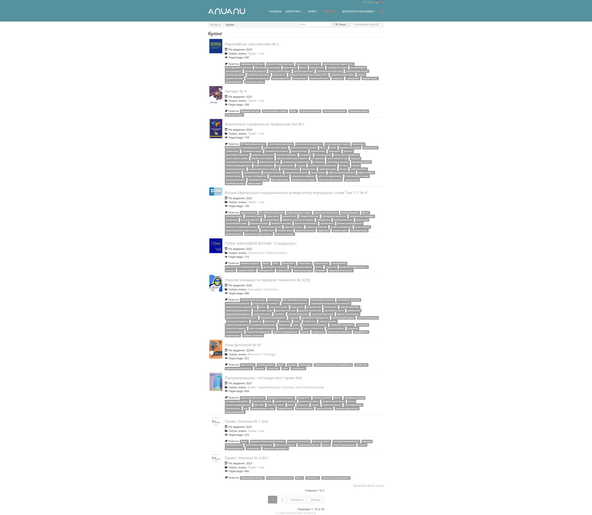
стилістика (273, 368)
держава (348, 151)
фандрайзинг (361, 332)
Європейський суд (250, 111)
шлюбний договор (235, 183)
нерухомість (279, 74)
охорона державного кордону (263, 169)
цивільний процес (284, 234)
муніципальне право (270, 227)
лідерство (257, 321)
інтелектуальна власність (309, 144)
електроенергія (233, 71)
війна (333, 147)
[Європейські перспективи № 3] (215, 46)
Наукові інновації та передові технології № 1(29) (267, 279)
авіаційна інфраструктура (280, 64)
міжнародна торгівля (338, 162)
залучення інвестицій (323, 314)
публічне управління (289, 328)
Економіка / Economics (263, 289)
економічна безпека (310, 111)
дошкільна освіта (262, 314)
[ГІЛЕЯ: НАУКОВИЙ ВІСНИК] (215, 245)
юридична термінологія (275, 448)
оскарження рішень (235, 169)
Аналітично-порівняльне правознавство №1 (264, 124)
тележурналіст (266, 270)
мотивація (285, 321)
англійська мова (266, 365)
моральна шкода (285, 165)
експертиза (232, 219)
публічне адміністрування (342, 172)
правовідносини (252, 172)
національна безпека (316, 227)
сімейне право (285, 230)
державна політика (286, 310)
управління (318, 332)
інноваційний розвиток (238, 303)
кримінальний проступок (330, 71)
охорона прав (309, 169)
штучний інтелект (254, 82)
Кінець (315, 499)
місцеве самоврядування (238, 165)
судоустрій (323, 230)
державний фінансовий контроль (268, 441)
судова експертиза (305, 230)
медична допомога (263, 165)
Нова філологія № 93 (243, 344)
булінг (303, 67)
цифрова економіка (253, 335)
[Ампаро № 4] (215, 95)
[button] (368, 2)
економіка (279, 314)
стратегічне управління (258, 332)
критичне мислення (368, 317)
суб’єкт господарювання (330, 176)
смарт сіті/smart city (314, 328)
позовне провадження (344, 445)
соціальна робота (246, 270)
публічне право (366, 172)
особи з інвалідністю (341, 227)
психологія (362, 324)
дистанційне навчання (237, 154)
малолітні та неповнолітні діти (241, 227)
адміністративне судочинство (338, 64)
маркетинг (270, 321)
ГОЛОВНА (275, 11)
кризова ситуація (259, 223)
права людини (362, 227)
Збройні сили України (262, 158)
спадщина (338, 78)
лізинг (351, 401)
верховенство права (350, 147)
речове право (300, 78)
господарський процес (237, 401)
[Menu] (381, 11)
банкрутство (303, 397)
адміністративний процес (304, 147)
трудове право (370, 78)
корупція (355, 158)
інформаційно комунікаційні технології (330, 303)
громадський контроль (276, 151)
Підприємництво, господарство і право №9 (263, 377)
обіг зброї (259, 405)
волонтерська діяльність (238, 310)
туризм (305, 332)
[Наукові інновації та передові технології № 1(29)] (215, 283)
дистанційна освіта (334, 310)
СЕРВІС (312, 11)
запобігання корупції (255, 71)
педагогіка (331, 267)
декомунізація (318, 151)
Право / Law (256, 53)
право (296, 324)
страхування (353, 78)
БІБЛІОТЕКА (292, 11)
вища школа (305, 263)
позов (291, 405)
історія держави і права (275, 111)
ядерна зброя (254, 183)
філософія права (280, 179)
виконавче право (254, 216)
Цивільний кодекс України (258, 234)
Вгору (214, 24)
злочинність (312, 478)
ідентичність (247, 365)
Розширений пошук (365, 24)
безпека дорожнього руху (267, 67)
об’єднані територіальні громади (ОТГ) (308, 74)
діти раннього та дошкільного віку (243, 267)
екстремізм (306, 154)
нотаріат (344, 165)
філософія (320, 270)
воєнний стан (317, 67)
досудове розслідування (362, 216)
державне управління (310, 310)
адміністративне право (308, 64)
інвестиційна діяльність (281, 144)
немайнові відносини (259, 74)
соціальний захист (319, 78)
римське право (233, 176)
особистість (310, 321)
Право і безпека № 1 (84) (246, 421)
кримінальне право (304, 71)
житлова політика (250, 219)
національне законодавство (323, 165)
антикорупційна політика (239, 67)
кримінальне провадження (296, 162)
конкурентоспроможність (273, 317)
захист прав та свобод (237, 158)
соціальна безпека (279, 176)
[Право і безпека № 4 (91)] (215, 457)
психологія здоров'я (236, 328)
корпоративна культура (253, 300)
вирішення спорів (278, 307)
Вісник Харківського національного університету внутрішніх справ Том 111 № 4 (296, 192)
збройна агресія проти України (292, 158)
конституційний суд (337, 158)
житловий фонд (271, 219)
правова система (234, 78)
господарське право (337, 67)
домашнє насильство (262, 154)
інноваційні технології (349, 300)
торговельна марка (235, 179)
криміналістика (234, 445)
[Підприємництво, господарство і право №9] (215, 382)
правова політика (273, 172)
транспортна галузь (259, 179)
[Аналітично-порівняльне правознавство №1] (215, 128)
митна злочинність (285, 445)
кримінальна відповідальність (241, 162)
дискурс (292, 365)
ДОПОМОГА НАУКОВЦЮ (358, 11)
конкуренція (317, 158)
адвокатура (358, 144)
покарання (303, 405)
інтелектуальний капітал (295, 303)
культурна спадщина (237, 321)
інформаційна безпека (252, 64)
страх (285, 368)
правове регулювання (258, 78)
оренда (356, 165)
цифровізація (352, 179)
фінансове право (304, 408)
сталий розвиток (234, 332)
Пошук (342, 24)
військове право (234, 216)
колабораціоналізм (343, 219)
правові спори (233, 172)
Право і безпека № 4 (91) (246, 457)
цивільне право (234, 82)
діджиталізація (299, 151)
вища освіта (273, 216)
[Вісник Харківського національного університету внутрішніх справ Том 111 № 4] (215, 192)
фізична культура (303, 270)
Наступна (297, 499)
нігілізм (301, 165)
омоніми (259, 368)
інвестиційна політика (322, 300)
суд (246, 408)
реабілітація (268, 230)
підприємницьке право (342, 74)
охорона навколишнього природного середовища (250, 324)
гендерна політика (309, 216)
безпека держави (350, 212)
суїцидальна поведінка (303, 176)
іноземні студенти (250, 263)
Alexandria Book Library (368, 485)
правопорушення (281, 78)
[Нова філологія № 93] (215, 349)
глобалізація (232, 151)
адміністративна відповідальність (243, 147)
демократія (334, 151)
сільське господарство (256, 176)
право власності (359, 169)
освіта (319, 267)
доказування (353, 310)
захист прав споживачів (346, 154)
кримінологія (327, 223)
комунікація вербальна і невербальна (333, 365)
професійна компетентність (354, 267)
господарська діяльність (334, 216)
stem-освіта (274, 300)
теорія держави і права (357, 176)
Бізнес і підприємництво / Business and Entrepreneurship (286, 387)
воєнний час (330, 307)
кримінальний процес (357, 71)
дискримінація (358, 67)
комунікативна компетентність (241, 317)
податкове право (234, 114)
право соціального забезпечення (242, 230)
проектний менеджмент (315, 324)
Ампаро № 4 (235, 91)
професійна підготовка (342, 324)
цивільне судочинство (330, 179)
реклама (230, 270)
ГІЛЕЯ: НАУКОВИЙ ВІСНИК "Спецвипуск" (261, 243)
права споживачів (332, 405)
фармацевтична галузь (303, 179)
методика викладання (301, 267)
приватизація (318, 172)
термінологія (283, 270)
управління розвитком (339, 332)
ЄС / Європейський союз (253, 144)
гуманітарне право (263, 310)
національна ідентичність (239, 368)
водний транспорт (350, 307)
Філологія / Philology (261, 354)
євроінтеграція (248, 212)
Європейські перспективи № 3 (252, 43)
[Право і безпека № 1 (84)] (215, 421)
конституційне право (279, 71)
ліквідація (318, 162)
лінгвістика (361, 365)
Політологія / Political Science (267, 253)
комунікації (362, 219)
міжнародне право (235, 74)
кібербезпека (323, 219)
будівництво (290, 67)
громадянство (339, 263)
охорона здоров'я (290, 169)
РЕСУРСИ (329, 11)
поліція (361, 74)
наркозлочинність (294, 227)
